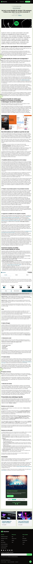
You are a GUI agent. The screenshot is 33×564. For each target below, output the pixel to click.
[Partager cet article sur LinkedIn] (17, 503)
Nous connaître (25, 534)
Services (2, 534)
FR (16, 1)
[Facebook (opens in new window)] (1, 550)
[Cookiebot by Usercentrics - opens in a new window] (28, 272)
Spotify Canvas (27, 466)
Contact (24, 542)
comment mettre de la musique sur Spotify (14, 264)
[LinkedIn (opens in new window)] (7, 550)
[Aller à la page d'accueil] (4, 1)
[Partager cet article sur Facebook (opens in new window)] (19, 15)
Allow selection (16, 290)
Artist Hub (2, 540)
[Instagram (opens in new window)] (9, 550)
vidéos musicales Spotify (21, 466)
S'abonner (29, 554)
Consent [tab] (5, 274)
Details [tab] (16, 274)
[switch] (12, 287)
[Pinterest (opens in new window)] (11, 550)
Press (23, 544)
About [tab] (27, 274)
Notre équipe (24, 538)
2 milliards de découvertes (25, 79)
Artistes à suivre (14, 538)
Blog (12, 536)
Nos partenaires (25, 540)
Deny (6, 290)
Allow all (27, 290)
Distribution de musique (4, 536)
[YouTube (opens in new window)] (3, 550)
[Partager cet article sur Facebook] (15, 503)
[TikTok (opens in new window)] (5, 550)
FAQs (12, 542)
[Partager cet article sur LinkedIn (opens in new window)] (20, 15)
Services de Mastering (4, 544)
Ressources (14, 534)
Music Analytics (3, 542)
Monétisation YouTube (4, 538)
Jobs (23, 536)
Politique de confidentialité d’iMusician (13, 556)
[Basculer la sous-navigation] (31, 1)
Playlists (13, 540)
